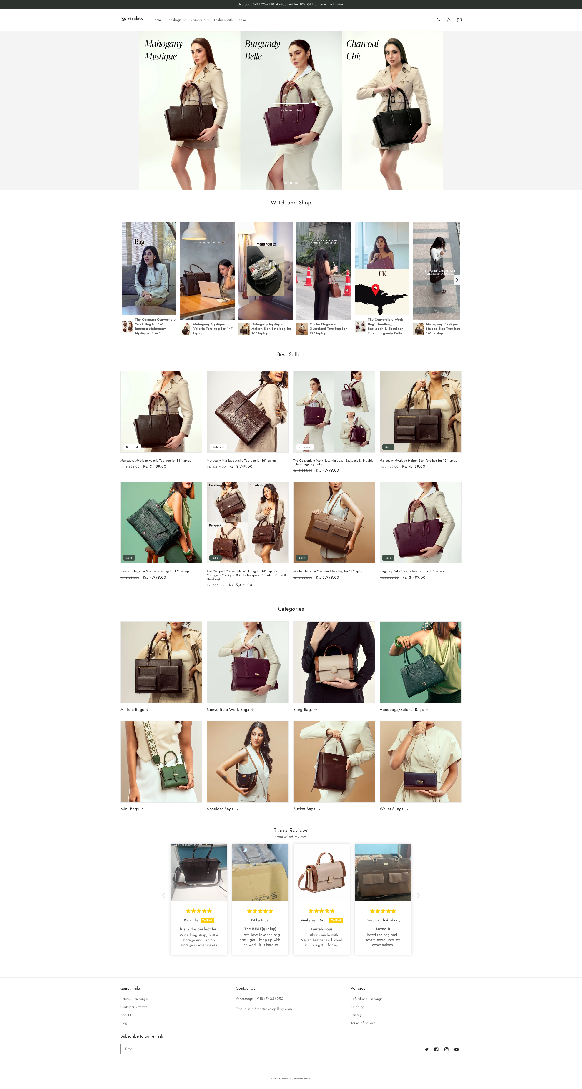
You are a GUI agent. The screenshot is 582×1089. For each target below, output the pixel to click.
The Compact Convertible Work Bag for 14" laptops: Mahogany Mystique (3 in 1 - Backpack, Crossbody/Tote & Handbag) (246, 575)
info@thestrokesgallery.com (269, 1008)
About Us (127, 1015)
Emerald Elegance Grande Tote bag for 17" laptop (154, 571)
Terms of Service (363, 1023)
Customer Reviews (134, 1007)
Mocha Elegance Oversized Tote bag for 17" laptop (328, 571)
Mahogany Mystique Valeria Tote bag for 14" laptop (155, 461)
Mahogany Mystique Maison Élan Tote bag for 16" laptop (418, 461)
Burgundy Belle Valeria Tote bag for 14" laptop (412, 571)
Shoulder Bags (220, 809)
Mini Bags (129, 809)
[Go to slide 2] (291, 183)
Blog (123, 1023)
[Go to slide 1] (285, 183)
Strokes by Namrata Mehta (296, 1078)
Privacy (356, 1015)
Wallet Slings (391, 809)
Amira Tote (291, 110)
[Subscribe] (197, 1049)
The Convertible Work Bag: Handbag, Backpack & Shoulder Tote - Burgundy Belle (333, 463)
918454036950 (270, 998)
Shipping (357, 1007)
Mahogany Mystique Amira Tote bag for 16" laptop (241, 461)
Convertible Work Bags (228, 709)
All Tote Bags (132, 709)
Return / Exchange (134, 998)
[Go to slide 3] (296, 183)
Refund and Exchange (366, 998)
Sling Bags (303, 709)
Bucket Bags (304, 809)
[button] (176, 20)
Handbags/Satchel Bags (402, 709)
